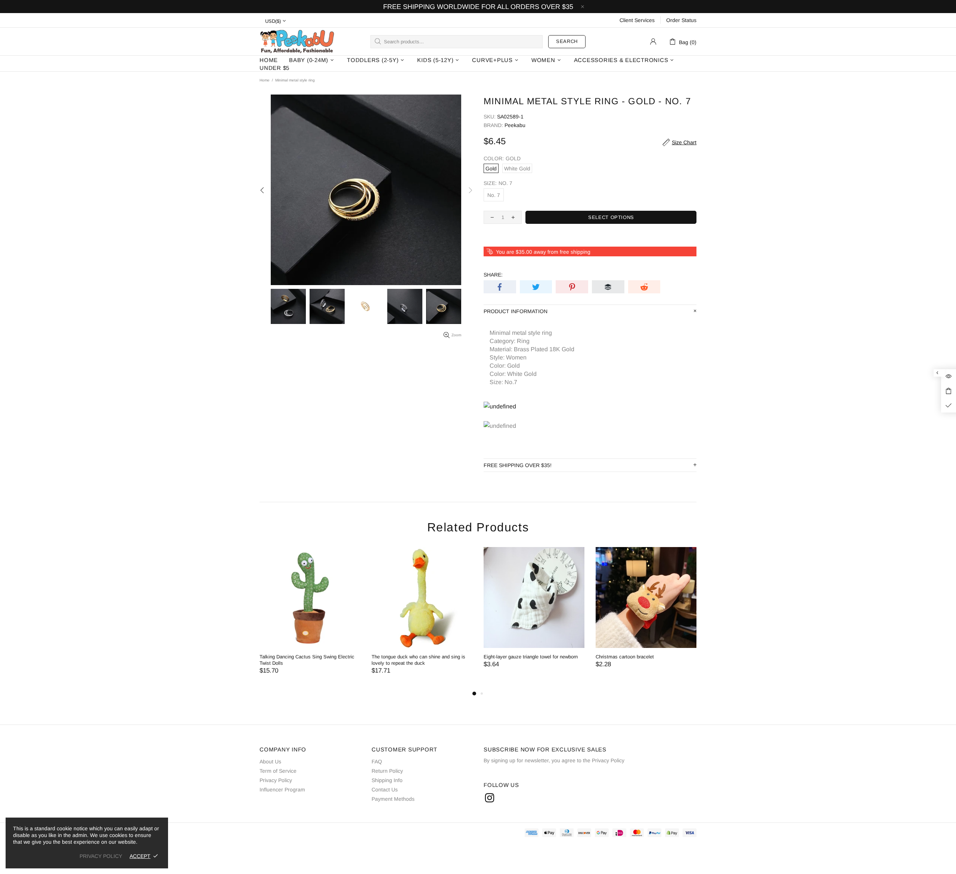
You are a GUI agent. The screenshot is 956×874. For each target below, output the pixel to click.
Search (567, 41)
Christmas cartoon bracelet (625, 657)
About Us (270, 762)
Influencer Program (282, 790)
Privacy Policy (276, 780)
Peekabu (297, 41)
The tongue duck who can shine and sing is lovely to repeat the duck (418, 660)
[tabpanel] (310, 618)
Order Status (681, 20)
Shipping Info (387, 780)
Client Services (637, 20)
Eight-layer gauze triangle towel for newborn (531, 657)
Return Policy (387, 771)
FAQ (377, 762)
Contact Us (385, 790)
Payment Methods (393, 799)
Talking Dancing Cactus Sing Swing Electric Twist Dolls (307, 660)
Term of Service (278, 771)
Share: (493, 275)
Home (265, 80)
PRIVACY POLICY (101, 856)
